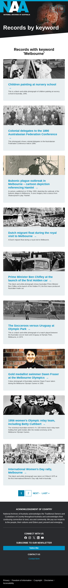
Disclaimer (48, 580)
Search (38, 9)
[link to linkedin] (38, 538)
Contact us (34, 554)
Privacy (6, 580)
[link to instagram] (29, 538)
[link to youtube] (42, 538)
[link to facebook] (25, 538)
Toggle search (53, 9)
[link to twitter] (34, 538)
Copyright (38, 580)
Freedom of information (22, 580)
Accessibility (8, 583)
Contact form (34, 559)
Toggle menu (62, 9)
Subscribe (34, 548)
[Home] (15, 13)
